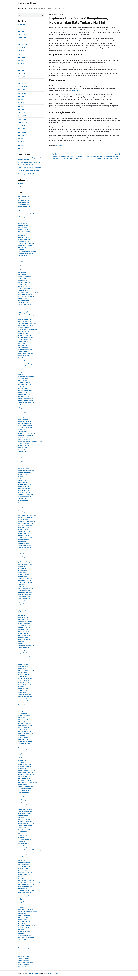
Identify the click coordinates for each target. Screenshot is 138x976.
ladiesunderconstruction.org (26, 315)
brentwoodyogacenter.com (25, 821)
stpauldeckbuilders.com (24, 797)
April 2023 (21, 109)
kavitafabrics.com (23, 664)
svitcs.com (21, 711)
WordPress (48, 973)
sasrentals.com (22, 415)
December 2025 (22, 25)
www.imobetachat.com (24, 750)
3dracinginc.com (22, 511)
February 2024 (22, 77)
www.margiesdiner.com (24, 805)
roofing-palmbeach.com (24, 343)
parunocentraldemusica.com (26, 880)
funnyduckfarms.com (24, 921)
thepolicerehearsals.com (25, 517)
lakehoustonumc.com (24, 756)
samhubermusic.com (24, 964)
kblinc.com (21, 386)
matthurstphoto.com (23, 901)
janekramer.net (22, 605)
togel (19, 187)
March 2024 (21, 73)
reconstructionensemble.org (26, 662)
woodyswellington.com (24, 868)
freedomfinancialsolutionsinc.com (27, 782)
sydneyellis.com (22, 429)
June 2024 (21, 64)
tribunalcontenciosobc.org (25, 523)
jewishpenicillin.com (23, 437)
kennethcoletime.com (24, 596)
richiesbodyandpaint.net (24, 202)
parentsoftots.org (23, 739)
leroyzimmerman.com (24, 927)
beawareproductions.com (25, 580)
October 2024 (21, 51)
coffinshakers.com (23, 586)
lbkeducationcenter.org (24, 454)
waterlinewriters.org (23, 735)
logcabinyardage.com (24, 746)
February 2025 (22, 38)
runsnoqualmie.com (23, 801)
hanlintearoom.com (23, 919)
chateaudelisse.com (23, 290)
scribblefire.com (22, 462)
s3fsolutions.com (23, 333)
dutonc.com (21, 615)
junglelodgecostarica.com (25, 621)
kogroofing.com (22, 278)
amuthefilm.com (22, 550)
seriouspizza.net (22, 713)
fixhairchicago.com (23, 703)
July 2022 (20, 138)
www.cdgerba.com (23, 878)
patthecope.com (22, 709)
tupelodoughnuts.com (24, 394)
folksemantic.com (23, 370)
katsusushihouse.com (24, 560)
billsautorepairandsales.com (26, 891)
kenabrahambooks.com (24, 545)
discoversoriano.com (24, 500)
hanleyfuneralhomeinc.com (25, 398)
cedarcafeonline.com (24, 215)
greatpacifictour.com (23, 674)
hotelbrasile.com (22, 298)
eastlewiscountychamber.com (26, 521)
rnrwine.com (21, 933)
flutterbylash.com (23, 917)
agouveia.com (22, 939)
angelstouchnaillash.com (25, 407)
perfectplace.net (22, 458)
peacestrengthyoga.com (24, 780)
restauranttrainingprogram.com (27, 433)
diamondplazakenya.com (25, 886)
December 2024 (22, 44)
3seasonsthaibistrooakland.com (27, 460)
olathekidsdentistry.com (24, 396)
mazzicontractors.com (24, 862)
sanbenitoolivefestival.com (25, 494)
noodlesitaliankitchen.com (25, 253)
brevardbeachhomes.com (25, 335)
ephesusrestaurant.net (24, 866)
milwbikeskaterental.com (25, 637)
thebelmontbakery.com (24, 239)
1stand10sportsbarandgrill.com (27, 403)
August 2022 (21, 135)
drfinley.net (21, 929)
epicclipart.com (22, 268)
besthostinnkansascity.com (25, 958)
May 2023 (21, 106)
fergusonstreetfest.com (24, 897)
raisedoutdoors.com (23, 356)
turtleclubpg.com (22, 672)
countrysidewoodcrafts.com (26, 243)
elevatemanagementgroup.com (26, 925)
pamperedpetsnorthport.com (26, 390)
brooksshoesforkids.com (25, 723)
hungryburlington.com (24, 599)
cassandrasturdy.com (24, 492)
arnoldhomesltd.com (24, 347)
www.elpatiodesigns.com (25, 872)
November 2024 (22, 47)
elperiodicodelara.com (24, 200)
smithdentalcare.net (23, 960)
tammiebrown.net (23, 613)
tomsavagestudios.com (24, 439)
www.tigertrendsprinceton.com (26, 770)
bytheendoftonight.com (24, 484)
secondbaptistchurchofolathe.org (27, 942)
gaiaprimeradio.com (23, 611)
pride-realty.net (22, 913)
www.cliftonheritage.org (24, 815)
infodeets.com (22, 209)
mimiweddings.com (23, 956)
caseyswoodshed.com (24, 701)
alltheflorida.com (22, 903)
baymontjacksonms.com (25, 639)
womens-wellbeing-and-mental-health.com (30, 441)
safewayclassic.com (23, 241)
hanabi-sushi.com (23, 833)
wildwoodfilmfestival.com (25, 294)
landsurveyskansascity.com (25, 795)
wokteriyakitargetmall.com (25, 425)
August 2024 (21, 57)
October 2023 (21, 90)
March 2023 (21, 112)
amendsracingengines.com (25, 786)
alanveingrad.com (23, 629)
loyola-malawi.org (23, 478)
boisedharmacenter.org (24, 472)
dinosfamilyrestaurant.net (25, 321)
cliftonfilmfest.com (23, 351)
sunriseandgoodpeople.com (26, 650)
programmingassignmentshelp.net (27, 231)
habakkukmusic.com (24, 758)
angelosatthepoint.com (24, 695)
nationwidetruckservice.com (26, 670)
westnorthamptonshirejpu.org (26, 296)
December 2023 (22, 83)
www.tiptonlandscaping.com (26, 823)
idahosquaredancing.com (25, 366)
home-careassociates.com (25, 466)
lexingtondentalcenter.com (25, 427)
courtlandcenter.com (23, 680)
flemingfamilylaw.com (24, 931)
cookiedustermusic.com (24, 660)
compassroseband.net (24, 715)
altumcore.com (22, 717)
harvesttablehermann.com (25, 325)
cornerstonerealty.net (24, 848)
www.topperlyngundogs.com (26, 774)
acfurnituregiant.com (24, 217)
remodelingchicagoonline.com (26, 819)
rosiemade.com (22, 392)
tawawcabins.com (23, 368)
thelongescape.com (23, 617)
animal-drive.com (23, 719)
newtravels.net (22, 235)
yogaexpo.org (22, 464)
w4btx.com (21, 405)
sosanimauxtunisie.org (24, 276)
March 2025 (21, 34)
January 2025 (22, 41)
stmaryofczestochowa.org (25, 588)
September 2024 (22, 54)
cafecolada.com (22, 498)
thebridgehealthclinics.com (25, 733)
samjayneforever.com (24, 899)
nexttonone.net (22, 760)
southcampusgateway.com (25, 288)
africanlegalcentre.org (24, 558)
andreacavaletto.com (24, 468)
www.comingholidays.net (25, 505)
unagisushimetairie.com (24, 258)
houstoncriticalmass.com (25, 513)
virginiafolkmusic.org (24, 443)
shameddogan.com (23, 737)
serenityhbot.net (22, 762)
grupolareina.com (23, 307)
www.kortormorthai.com (24, 788)
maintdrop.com (22, 272)
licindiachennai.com (23, 204)
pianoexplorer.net (23, 856)
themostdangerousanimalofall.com (28, 515)
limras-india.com (22, 198)
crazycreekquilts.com (24, 539)
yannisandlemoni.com (24, 382)
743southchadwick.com (24, 339)
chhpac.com (21, 946)
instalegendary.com (23, 249)
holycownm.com (22, 668)
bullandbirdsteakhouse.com (26, 811)
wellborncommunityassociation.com (28, 292)
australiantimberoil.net (24, 319)
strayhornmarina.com (24, 531)
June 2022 (21, 142)
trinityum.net (21, 860)
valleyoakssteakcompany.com (26, 699)
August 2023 (21, 96)
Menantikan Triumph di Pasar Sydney (28, 171)
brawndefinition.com (23, 535)
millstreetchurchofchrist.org (25, 909)
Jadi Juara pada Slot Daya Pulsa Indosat (29, 174)
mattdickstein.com (23, 752)
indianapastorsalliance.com (26, 696)
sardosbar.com (22, 372)
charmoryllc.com (22, 509)
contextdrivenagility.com (25, 582)
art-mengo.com (22, 609)
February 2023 (22, 116)
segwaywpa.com (22, 729)
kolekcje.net (21, 450)
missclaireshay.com (23, 196)
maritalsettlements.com (24, 635)
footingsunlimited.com (24, 799)
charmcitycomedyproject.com (26, 578)
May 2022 (21, 145)
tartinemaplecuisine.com (25, 603)
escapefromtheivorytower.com (26, 337)
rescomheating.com (23, 954)
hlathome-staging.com (24, 423)
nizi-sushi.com (22, 607)
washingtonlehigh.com (24, 829)
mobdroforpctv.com (23, 490)
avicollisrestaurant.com (24, 684)
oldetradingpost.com (24, 313)
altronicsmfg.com (23, 227)
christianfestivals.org (24, 623)
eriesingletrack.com (23, 388)
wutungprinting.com (23, 633)
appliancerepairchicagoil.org (26, 245)
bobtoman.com (22, 274)
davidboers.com (22, 748)
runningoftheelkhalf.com (25, 776)
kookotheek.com (22, 284)
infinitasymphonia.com (24, 556)
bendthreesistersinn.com (25, 654)
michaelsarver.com (23, 419)
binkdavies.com (22, 541)
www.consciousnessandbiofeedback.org (29, 850)
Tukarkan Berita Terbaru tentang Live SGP (29, 167)
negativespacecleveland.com (26, 646)
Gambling (59, 145)
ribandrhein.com (22, 447)
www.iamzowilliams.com (25, 852)
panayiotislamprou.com (24, 286)
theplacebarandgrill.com (25, 688)
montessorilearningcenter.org (26, 895)
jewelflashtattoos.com (24, 260)
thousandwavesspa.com (25, 678)
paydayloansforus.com (24, 237)
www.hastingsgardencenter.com (27, 854)
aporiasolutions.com (23, 727)
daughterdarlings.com (24, 207)
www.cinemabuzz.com (24, 839)
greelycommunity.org (24, 562)
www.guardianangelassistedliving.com (29, 882)
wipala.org (21, 476)
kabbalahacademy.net (24, 409)
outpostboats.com (23, 482)
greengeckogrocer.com (24, 421)
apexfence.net (22, 966)
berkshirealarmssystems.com (26, 376)
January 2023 (22, 119)
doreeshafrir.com (22, 576)
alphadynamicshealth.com (25, 915)
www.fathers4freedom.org (25, 772)
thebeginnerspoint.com (24, 503)
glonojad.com (22, 568)
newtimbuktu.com (23, 225)
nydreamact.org (22, 255)
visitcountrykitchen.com (24, 625)
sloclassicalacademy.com (25, 525)
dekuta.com (21, 837)
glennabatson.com (23, 529)
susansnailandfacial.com (25, 766)
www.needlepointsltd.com (25, 809)
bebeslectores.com (23, 317)
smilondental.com (23, 411)
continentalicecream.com (25, 537)
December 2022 (22, 122)
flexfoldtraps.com (23, 784)
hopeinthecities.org (23, 486)
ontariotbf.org (22, 247)
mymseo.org (21, 944)
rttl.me (19, 952)
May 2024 (21, 67)
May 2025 (21, 28)
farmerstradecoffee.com (25, 743)
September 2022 (22, 132)
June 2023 (21, 103)
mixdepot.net (21, 842)
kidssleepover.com (23, 233)
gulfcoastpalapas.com (24, 731)
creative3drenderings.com (25, 741)
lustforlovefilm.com (23, 552)
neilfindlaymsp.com (23, 682)
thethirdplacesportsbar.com (25, 864)
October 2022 (21, 129)
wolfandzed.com (22, 835)
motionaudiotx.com (23, 950)
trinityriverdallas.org (23, 456)
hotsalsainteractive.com (24, 211)
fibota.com (21, 876)
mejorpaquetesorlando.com (25, 400)
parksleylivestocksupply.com (26, 470)
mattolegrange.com (23, 619)
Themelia (56, 973)
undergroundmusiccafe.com (26, 962)
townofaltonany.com (24, 641)
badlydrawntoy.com (23, 754)
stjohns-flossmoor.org (24, 656)
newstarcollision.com (24, 413)
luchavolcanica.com (23, 666)
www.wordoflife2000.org (25, 364)
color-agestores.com (23, 474)
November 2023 (22, 86)
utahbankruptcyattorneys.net (26, 360)
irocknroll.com (22, 362)
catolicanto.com (22, 451)
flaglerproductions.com (24, 533)
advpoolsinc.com (23, 692)
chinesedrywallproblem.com (26, 652)
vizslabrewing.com (23, 378)
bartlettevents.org (23, 302)
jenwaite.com (21, 923)
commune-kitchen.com (24, 547)
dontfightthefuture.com (24, 345)
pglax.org (20, 643)
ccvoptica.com (22, 827)
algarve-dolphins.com (24, 627)
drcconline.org (22, 686)
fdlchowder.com (22, 807)
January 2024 (22, 80)
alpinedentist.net (22, 280)
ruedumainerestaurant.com (25, 564)
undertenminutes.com (24, 219)
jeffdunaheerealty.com (24, 778)
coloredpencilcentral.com (25, 349)
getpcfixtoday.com (23, 262)
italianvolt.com (22, 374)
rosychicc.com (22, 480)
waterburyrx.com (22, 690)
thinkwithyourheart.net (24, 358)
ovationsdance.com (23, 445)
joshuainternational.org (24, 764)
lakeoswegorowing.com (24, 935)
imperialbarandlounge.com (25, 354)
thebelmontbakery (33, 973)
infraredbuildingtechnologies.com (27, 323)
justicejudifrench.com (24, 590)
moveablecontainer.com (24, 304)
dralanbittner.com (23, 380)
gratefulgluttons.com (24, 488)
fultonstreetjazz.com (23, 300)
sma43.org (21, 817)
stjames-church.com (23, 572)
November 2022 (22, 125)
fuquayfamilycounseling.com (26, 937)
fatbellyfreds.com (23, 870)
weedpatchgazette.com (24, 384)
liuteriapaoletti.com (23, 648)
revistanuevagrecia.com (24, 570)
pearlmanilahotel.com (24, 270)
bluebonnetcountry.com (24, 266)
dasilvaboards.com (23, 527)
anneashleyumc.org (23, 792)
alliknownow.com (23, 519)
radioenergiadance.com (24, 282)
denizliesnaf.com (23, 705)
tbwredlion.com (22, 888)
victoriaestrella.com (23, 676)
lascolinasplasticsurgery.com (26, 813)
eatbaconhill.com (23, 229)
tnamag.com (21, 721)
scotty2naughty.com (23, 574)
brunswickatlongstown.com (25, 601)
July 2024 (20, 60)
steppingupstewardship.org (25, 825)
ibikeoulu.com (22, 584)
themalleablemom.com (24, 594)
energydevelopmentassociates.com (28, 329)
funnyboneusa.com (23, 658)
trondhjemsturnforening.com (26, 884)
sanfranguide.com (23, 507)
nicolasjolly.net (22, 554)
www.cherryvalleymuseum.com (26, 309)
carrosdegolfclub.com (24, 327)
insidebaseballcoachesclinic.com (27, 905)
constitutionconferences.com (26, 707)
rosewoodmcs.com (23, 844)
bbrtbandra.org (22, 264)
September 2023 (22, 93)
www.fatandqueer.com (24, 790)
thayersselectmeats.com (25, 725)
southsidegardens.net (24, 858)
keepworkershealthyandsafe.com (27, 251)
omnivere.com (22, 221)
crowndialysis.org (23, 431)
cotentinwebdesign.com (24, 311)
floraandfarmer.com (23, 331)
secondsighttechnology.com (26, 417)
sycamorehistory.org (23, 846)
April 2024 (21, 70)
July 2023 (20, 99)
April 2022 (21, 148)
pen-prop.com (22, 768)
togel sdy (75, 90)
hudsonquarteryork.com (24, 874)
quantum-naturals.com (24, 893)
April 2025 (21, 31)
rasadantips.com (22, 223)
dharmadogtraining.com (25, 948)
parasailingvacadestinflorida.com (27, 911)
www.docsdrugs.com (24, 803)
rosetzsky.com (22, 566)
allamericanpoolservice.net (25, 435)
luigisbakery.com (22, 831)
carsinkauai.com (22, 907)
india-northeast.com (23, 341)
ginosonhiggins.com (23, 631)
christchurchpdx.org (23, 543)
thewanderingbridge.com (25, 592)
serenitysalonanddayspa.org (26, 213)
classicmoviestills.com (24, 496)
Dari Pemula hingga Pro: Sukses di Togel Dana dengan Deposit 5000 (29, 163)
